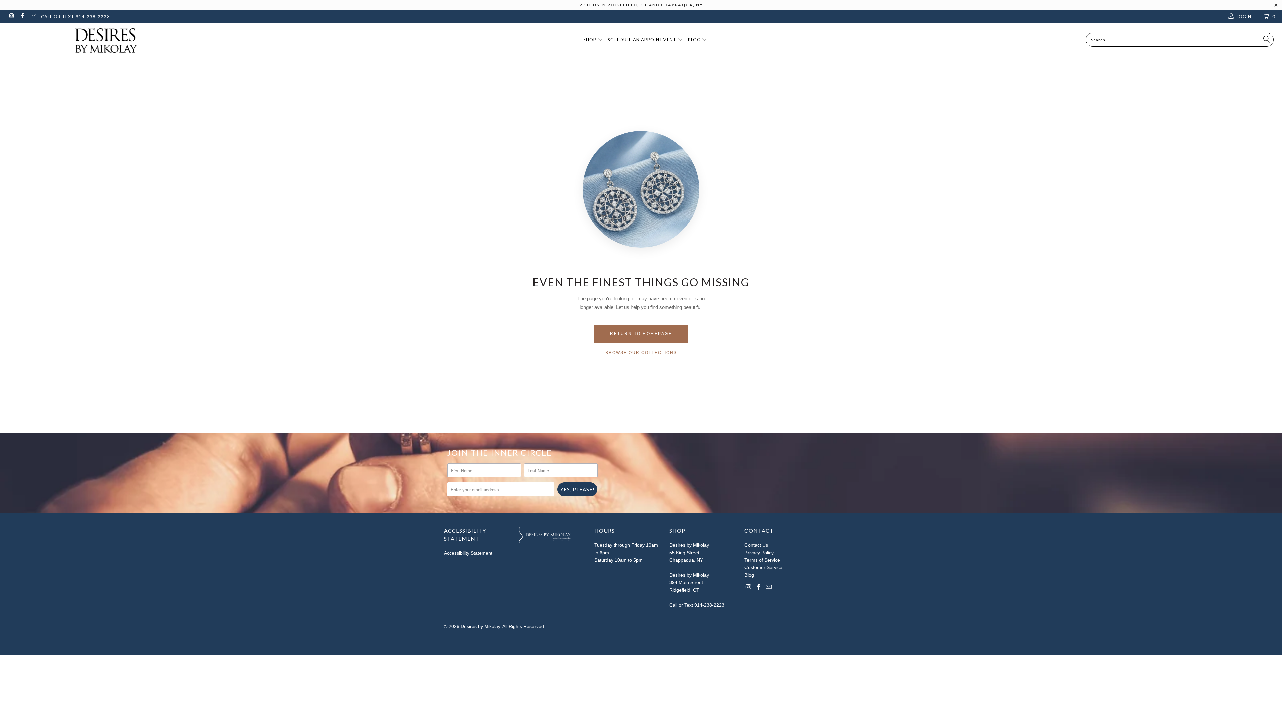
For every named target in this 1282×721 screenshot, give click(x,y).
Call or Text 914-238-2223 (696, 605)
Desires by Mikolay (480, 626)
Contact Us (756, 545)
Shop (590, 39)
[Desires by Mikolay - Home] (102, 40)
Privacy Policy (759, 552)
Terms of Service (762, 560)
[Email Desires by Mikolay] (33, 16)
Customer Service (763, 567)
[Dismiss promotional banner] (1276, 7)
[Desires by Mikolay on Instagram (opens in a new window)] (11, 16)
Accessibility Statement (468, 553)
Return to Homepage (641, 333)
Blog (695, 39)
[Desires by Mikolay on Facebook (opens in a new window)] (22, 16)
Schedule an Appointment (643, 39)
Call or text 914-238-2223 (75, 16)
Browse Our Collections (641, 352)
